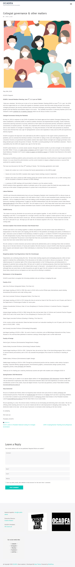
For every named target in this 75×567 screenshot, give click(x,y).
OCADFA (8, 3)
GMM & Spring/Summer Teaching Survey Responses (57, 425)
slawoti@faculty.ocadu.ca (15, 399)
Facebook (13, 550)
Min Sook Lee (8, 526)
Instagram (14, 546)
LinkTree (13, 552)
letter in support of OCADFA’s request (36, 152)
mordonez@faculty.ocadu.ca (11, 384)
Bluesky (14, 548)
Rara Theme (37, 564)
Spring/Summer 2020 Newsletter (50, 378)
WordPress (51, 564)
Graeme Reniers (9, 520)
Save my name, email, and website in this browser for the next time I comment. (29, 482)
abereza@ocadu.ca (8, 203)
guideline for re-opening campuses (22, 111)
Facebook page (31, 395)
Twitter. (47, 395)
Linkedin (13, 544)
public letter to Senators (27, 150)
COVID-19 (7, 422)
